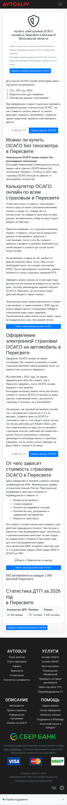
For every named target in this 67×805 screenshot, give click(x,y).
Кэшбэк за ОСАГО (17, 723)
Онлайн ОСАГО (50, 657)
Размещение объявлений (50, 672)
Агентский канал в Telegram (50, 725)
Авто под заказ (50, 666)
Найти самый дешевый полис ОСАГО (33, 326)
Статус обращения (50, 710)
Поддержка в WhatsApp (50, 719)
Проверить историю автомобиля (50, 680)
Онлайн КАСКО (50, 661)
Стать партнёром (16, 661)
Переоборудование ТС (50, 691)
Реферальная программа (16, 716)
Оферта (17, 666)
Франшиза (17, 670)
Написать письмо (50, 714)
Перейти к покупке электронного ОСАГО (30, 71)
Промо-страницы (17, 710)
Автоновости (16, 705)
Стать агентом (17, 657)
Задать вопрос (50, 705)
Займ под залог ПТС (50, 687)
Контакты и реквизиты (17, 679)
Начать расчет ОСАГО (43, 130)
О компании (17, 675)
